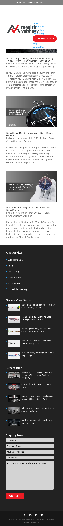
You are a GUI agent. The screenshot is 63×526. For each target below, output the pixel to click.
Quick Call (21, 2)
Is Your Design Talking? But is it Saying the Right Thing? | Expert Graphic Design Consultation (30, 59)
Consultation (14, 277)
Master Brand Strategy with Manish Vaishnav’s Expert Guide (29, 208)
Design (40, 519)
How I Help (13, 271)
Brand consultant (31, 522)
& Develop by (49, 519)
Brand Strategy (14, 215)
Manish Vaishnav (18, 63)
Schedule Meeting (17, 289)
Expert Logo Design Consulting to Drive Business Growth (30, 134)
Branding (27, 215)
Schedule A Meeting (36, 2)
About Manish (15, 259)
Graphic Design (47, 66)
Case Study (14, 283)
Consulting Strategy (28, 66)
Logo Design (24, 141)
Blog (46, 63)
